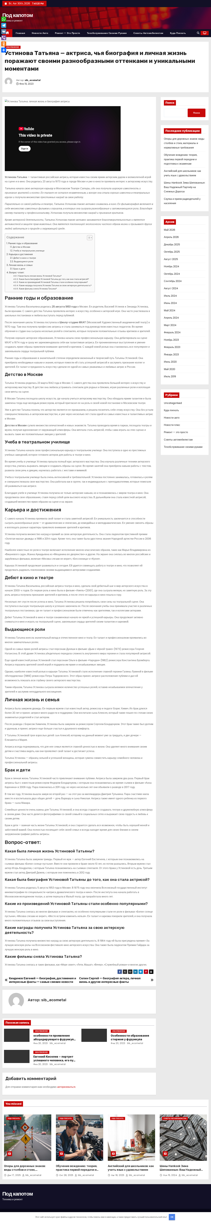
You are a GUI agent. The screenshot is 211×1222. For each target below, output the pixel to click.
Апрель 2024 (171, 318)
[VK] (4, 31)
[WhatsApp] (4, 19)
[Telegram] (4, 25)
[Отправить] (4, 50)
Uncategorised (12, 47)
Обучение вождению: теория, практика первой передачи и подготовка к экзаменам (180, 159)
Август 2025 (171, 259)
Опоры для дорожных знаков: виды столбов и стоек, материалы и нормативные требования (184, 143)
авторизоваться (66, 1087)
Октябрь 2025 (172, 252)
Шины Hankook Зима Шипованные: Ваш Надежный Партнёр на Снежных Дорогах (184, 187)
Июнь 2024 (170, 303)
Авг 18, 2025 (118, 1175)
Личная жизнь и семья (20, 265)
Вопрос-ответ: (16, 272)
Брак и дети (19, 268)
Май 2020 (169, 369)
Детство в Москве (21, 246)
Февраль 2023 (172, 347)
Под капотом (17, 15)
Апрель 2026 (171, 237)
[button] (198, 33)
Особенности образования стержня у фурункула (130, 1037)
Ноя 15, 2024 (170, 1175)
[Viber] (4, 38)
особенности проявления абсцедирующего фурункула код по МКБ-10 (54, 1039)
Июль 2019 (170, 376)
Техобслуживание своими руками (107, 33)
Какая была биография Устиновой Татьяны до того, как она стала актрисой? (54, 279)
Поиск (169, 102)
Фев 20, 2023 (40, 1043)
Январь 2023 (171, 354)
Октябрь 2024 (172, 274)
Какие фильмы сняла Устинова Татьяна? (38, 288)
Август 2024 (171, 288)
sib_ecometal (32, 80)
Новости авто (40, 33)
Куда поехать (178, 33)
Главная (20, 33)
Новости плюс (172, 425)
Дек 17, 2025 (14, 1175)
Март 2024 (170, 325)
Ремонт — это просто (67, 33)
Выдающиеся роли (23, 261)
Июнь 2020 (170, 362)
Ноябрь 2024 (171, 266)
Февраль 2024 (172, 332)
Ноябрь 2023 (171, 340)
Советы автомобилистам (148, 33)
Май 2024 (169, 310)
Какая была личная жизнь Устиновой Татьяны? (40, 275)
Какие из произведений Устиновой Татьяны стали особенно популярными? (53, 282)
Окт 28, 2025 (66, 1175)
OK (172, 1217)
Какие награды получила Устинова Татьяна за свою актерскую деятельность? (55, 285)
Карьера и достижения (21, 254)
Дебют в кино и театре (24, 257)
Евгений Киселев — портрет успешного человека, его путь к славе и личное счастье (55, 1060)
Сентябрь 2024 (173, 281)
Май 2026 (169, 230)
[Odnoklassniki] (4, 44)
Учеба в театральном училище (28, 250)
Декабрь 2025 (172, 244)
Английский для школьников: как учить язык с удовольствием (131, 1167)
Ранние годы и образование (23, 243)
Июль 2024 (170, 296)
